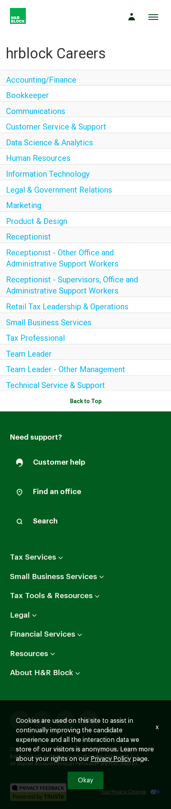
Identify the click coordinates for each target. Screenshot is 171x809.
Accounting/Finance (41, 80)
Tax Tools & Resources (64, 599)
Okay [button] (85, 780)
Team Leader (29, 354)
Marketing (23, 205)
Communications (35, 111)
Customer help (59, 462)
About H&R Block (54, 676)
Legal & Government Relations (59, 190)
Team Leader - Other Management (65, 369)
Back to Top (85, 401)
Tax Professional (35, 338)
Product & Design (36, 221)
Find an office (57, 491)
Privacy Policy (111, 759)
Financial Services (55, 638)
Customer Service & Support (56, 126)
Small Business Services (48, 322)
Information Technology (47, 174)
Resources (42, 657)
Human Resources (38, 158)
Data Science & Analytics (49, 142)
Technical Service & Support (55, 385)
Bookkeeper (27, 95)
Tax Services (46, 561)
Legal (33, 618)
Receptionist (28, 236)
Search (45, 521)
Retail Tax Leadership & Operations (67, 306)
